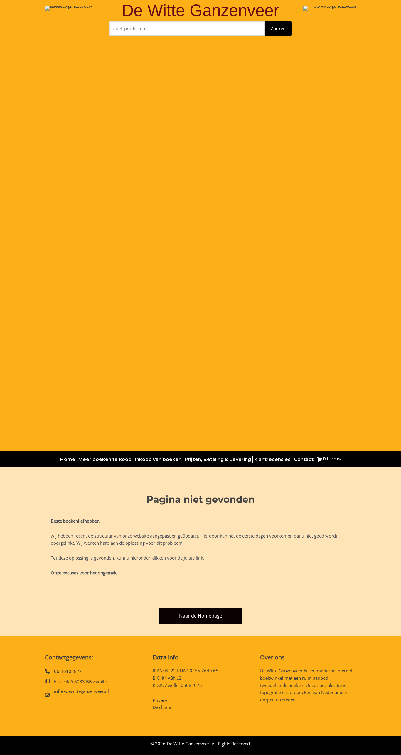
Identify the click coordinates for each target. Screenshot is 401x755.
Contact (304, 459)
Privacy (160, 700)
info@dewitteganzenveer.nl (81, 691)
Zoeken (278, 28)
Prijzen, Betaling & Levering (218, 459)
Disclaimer (163, 707)
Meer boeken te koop (105, 459)
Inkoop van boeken (158, 459)
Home (67, 459)
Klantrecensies (272, 459)
